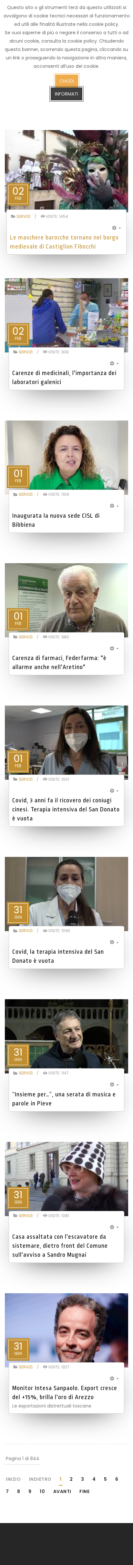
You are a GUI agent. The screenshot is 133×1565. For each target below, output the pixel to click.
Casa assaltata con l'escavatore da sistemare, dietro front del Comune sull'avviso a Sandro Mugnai (60, 1245)
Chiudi (66, 81)
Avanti (62, 1491)
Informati (66, 94)
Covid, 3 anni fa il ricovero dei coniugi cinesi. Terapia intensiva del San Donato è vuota (66, 809)
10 (42, 1491)
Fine (84, 1491)
